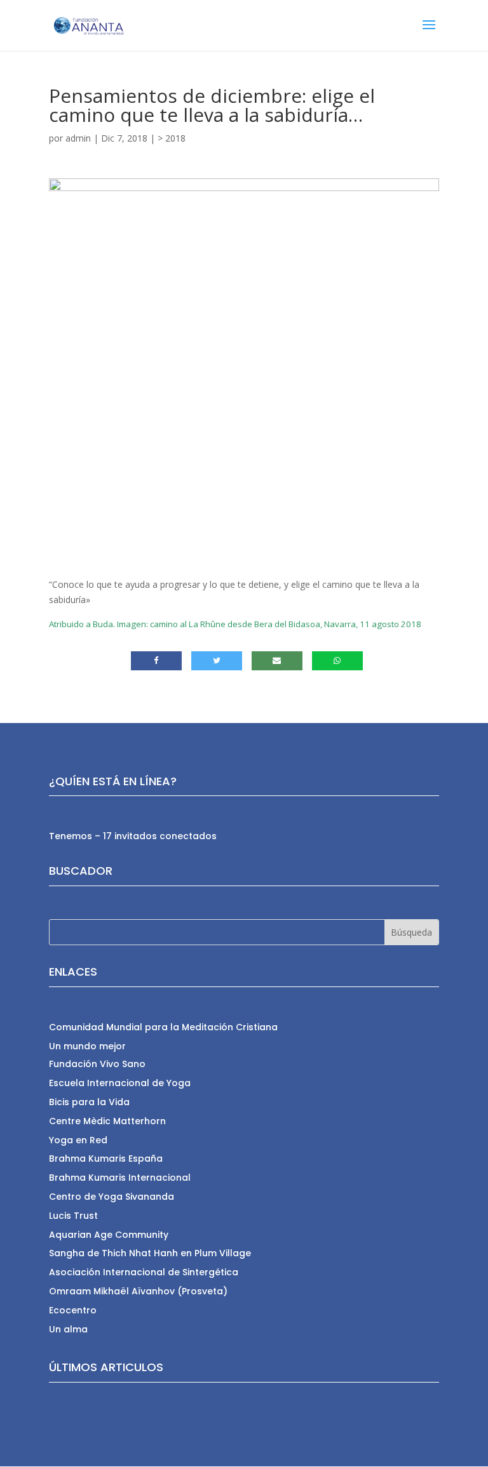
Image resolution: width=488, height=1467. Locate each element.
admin (78, 138)
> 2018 (172, 138)
